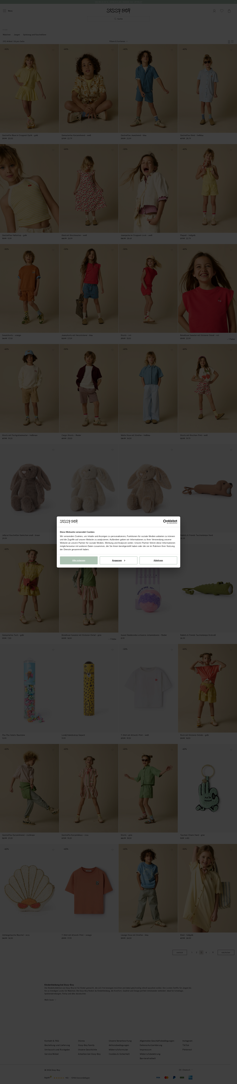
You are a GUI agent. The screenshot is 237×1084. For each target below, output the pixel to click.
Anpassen (117, 560)
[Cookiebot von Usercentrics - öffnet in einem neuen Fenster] (165, 522)
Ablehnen (158, 560)
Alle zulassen (78, 560)
